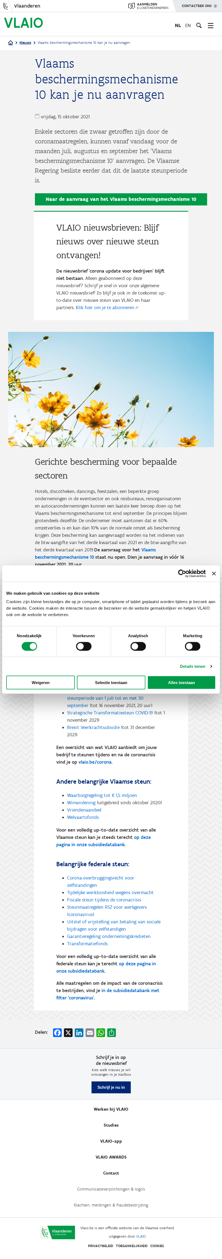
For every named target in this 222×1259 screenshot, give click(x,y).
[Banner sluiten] (214, 573)
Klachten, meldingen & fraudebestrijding (111, 1205)
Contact (111, 1173)
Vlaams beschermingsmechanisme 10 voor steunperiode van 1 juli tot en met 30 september (109, 698)
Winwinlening (81, 803)
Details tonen (192, 666)
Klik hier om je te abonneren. (105, 307)
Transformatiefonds (87, 944)
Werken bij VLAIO (111, 1109)
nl (178, 25)
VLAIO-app (111, 1141)
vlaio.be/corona (95, 762)
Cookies (157, 1246)
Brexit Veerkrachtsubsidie (93, 727)
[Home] (10, 43)
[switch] (84, 646)
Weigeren (41, 682)
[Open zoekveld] (199, 25)
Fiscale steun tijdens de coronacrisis (104, 900)
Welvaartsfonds (83, 817)
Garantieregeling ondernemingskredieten (109, 936)
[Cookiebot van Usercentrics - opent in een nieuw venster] (182, 573)
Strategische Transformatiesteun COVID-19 (110, 713)
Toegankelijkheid (132, 1246)
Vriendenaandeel (84, 810)
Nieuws (25, 42)
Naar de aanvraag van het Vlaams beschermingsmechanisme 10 (121, 199)
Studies (111, 1125)
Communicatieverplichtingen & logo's (111, 1189)
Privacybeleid (100, 1246)
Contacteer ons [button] (197, 6)
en (188, 25)
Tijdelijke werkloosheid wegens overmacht (110, 892)
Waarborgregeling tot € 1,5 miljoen (102, 795)
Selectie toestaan (111, 682)
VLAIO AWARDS (111, 1157)
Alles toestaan (181, 682)
